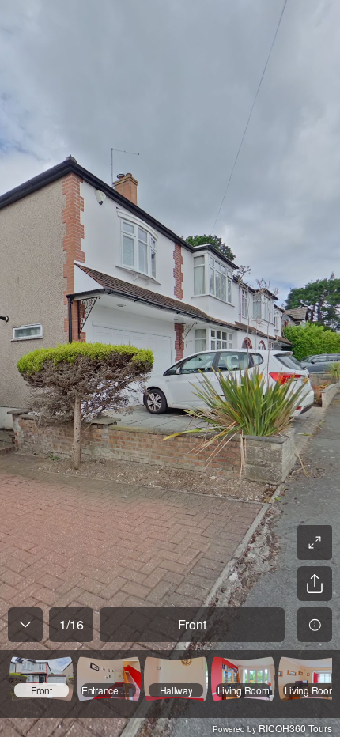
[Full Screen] (314, 542)
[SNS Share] (314, 583)
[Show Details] (314, 624)
